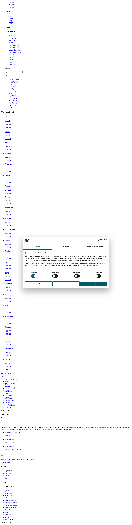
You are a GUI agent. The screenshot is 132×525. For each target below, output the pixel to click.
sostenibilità (12, 38)
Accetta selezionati (66, 284)
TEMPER (12, 107)
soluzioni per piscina (15, 52)
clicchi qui (69, 263)
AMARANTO (13, 81)
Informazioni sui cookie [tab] (95, 246)
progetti (11, 42)
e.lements (11, 54)
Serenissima (12, 15)
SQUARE (12, 102)
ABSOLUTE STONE (15, 79)
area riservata (13, 64)
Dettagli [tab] (66, 246)
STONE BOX (13, 104)
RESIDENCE (13, 98)
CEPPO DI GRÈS (14, 88)
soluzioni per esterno (15, 49)
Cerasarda (12, 18)
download (12, 59)
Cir (9, 16)
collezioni (11, 2)
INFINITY (12, 97)
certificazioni (12, 40)
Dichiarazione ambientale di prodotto (25, 429)
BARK (11, 85)
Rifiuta (38, 284)
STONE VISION (14, 105)
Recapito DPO (110, 427)
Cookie (84, 427)
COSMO (11, 90)
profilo (11, 35)
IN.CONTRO (13, 95)
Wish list (11, 4)
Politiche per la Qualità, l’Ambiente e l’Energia (51, 429)
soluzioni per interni (15, 47)
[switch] (55, 276)
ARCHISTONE (14, 83)
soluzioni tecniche (14, 45)
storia (10, 37)
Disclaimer (102, 427)
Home (3, 117)
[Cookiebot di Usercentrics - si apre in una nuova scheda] (98, 240)
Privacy (79, 427)
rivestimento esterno (15, 50)
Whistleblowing (72, 427)
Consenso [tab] (37, 246)
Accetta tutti (94, 284)
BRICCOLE (12, 86)
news (10, 57)
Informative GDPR (93, 427)
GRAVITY (12, 93)
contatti (11, 62)
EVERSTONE (13, 92)
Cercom (11, 20)
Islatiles (11, 22)
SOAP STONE (13, 100)
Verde (10, 23)
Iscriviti (3, 424)
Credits (68, 429)
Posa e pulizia (10, 429)
